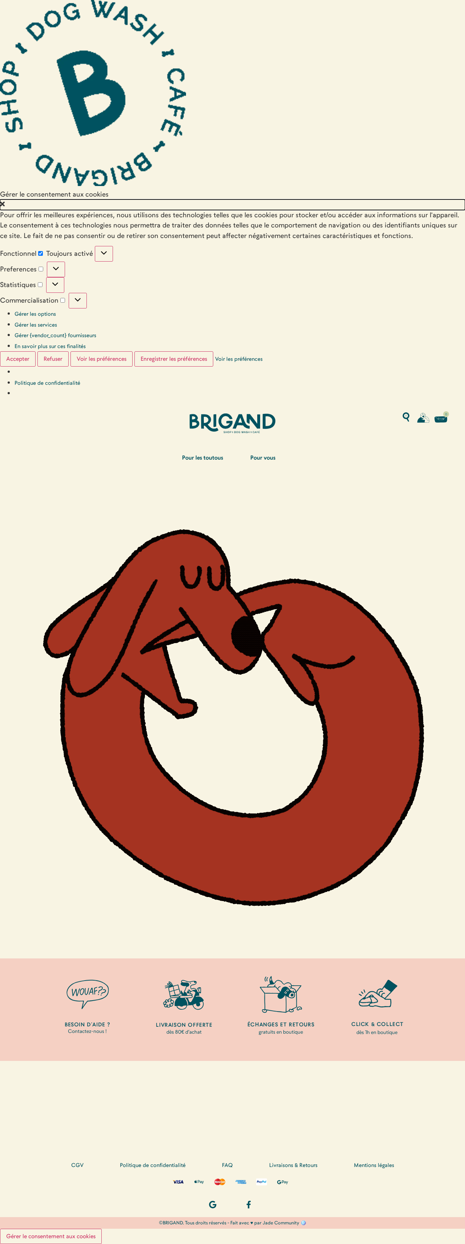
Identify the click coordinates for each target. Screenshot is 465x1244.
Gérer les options (35, 314)
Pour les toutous (202, 457)
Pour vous (262, 457)
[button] (232, 204)
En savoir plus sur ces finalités (50, 346)
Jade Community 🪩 (284, 1222)
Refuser (53, 358)
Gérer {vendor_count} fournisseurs (55, 335)
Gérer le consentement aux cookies (51, 1236)
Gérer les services (36, 325)
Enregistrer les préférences (174, 358)
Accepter (17, 358)
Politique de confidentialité (47, 383)
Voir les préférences (101, 358)
